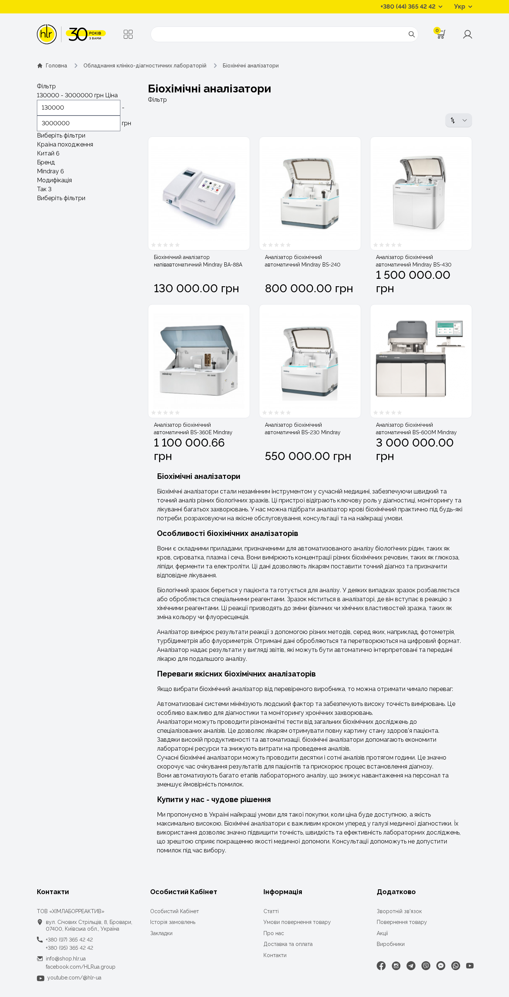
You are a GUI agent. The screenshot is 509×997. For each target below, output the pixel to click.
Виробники (391, 944)
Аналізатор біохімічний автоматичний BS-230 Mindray (303, 428)
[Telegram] (411, 965)
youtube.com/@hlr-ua (74, 978)
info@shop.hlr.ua (66, 959)
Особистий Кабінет (174, 911)
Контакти (275, 955)
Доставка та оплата (288, 944)
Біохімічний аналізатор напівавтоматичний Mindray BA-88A (198, 261)
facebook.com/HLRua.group (81, 967)
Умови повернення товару (297, 922)
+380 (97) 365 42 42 (69, 940)
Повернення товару (402, 922)
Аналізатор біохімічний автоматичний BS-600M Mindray (416, 428)
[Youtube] (470, 965)
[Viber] (425, 965)
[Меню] (128, 34)
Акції (382, 933)
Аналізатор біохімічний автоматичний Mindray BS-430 (414, 261)
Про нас (273, 933)
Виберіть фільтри (61, 135)
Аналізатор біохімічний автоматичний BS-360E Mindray (193, 428)
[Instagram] (396, 965)
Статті (271, 911)
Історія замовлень (172, 922)
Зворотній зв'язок (399, 911)
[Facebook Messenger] (440, 965)
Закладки (161, 933)
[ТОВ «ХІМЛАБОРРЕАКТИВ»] (71, 34)
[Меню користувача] (467, 34)
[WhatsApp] (455, 965)
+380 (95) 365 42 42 (69, 948)
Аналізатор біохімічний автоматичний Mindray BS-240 (303, 261)
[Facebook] (381, 965)
